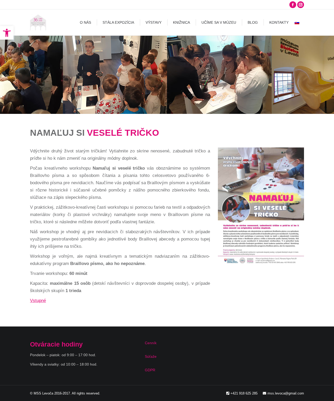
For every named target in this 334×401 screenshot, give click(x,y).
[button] (7, 33)
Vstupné (38, 300)
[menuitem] (85, 22)
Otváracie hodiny (56, 344)
